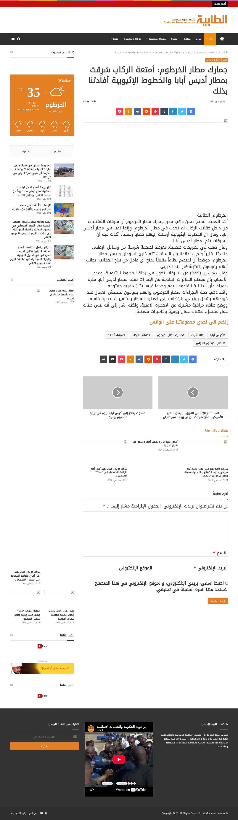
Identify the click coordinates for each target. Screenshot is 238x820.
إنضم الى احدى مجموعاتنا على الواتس (188, 322)
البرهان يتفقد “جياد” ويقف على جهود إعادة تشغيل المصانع (27, 614)
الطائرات (196, 335)
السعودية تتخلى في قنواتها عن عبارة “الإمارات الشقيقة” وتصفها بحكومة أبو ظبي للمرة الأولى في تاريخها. (32, 171)
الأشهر (58, 151)
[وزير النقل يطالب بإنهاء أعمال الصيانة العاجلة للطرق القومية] (59, 598)
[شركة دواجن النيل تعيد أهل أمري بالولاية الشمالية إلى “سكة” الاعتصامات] (105, 452)
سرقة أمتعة (115, 335)
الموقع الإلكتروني (135, 568)
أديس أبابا (216, 335)
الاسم (220, 553)
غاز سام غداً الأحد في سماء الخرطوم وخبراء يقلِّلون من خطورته (31, 207)
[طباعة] (103, 359)
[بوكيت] (119, 111)
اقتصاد (174, 39)
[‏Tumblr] (164, 111)
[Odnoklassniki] (128, 111)
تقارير (199, 39)
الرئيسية (221, 52)
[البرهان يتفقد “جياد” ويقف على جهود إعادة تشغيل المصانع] (25, 598)
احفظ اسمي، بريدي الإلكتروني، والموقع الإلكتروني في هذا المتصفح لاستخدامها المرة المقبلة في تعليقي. (161, 586)
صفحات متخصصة (157, 39)
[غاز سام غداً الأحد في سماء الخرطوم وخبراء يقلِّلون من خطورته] (64, 210)
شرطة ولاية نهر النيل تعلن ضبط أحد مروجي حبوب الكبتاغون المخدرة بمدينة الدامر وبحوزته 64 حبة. (206, 472)
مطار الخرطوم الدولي (209, 343)
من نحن (32, 813)
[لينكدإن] (173, 111)
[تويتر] (182, 111)
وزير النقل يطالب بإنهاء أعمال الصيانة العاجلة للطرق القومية (61, 614)
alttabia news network (214, 813)
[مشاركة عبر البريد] (112, 359)
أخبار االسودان (213, 60)
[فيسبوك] (191, 111)
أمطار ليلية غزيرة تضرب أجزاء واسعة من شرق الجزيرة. (155, 443)
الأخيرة (26, 151)
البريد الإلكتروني (211, 568)
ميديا (115, 39)
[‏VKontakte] (137, 111)
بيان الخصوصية (18, 813)
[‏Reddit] (146, 111)
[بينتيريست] (155, 111)
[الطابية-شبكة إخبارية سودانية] (193, 20)
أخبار (211, 39)
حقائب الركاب (140, 335)
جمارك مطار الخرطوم (170, 335)
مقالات (187, 39)
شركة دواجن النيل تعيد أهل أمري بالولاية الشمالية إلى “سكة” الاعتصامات (108, 472)
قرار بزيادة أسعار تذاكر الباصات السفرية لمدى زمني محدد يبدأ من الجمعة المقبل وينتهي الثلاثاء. (32, 191)
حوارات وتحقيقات (132, 39)
